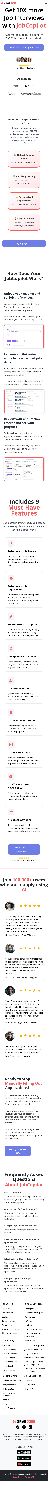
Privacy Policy (17, 1477)
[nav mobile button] (46, 2)
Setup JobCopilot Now (18, 1151)
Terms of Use (30, 1477)
